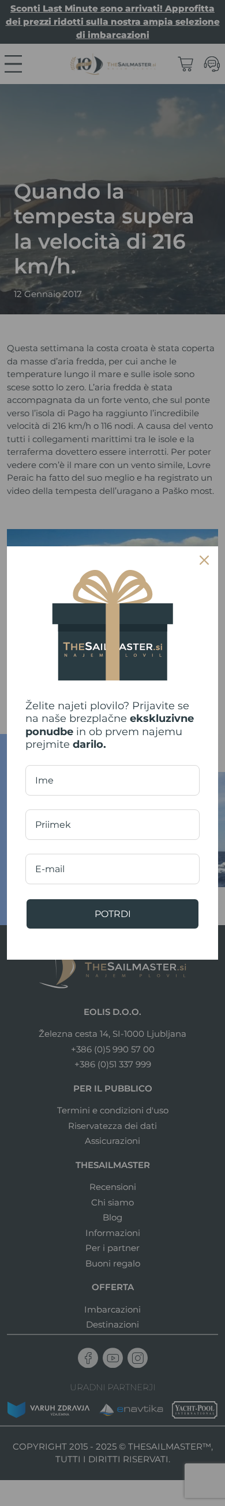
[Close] (204, 560)
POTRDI (113, 913)
